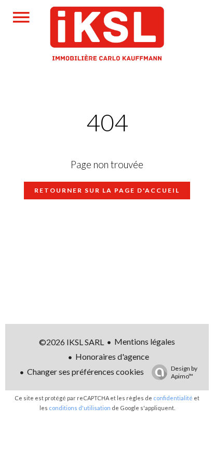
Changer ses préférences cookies (85, 371)
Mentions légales (144, 341)
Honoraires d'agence (112, 356)
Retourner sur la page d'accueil (107, 190)
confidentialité (173, 398)
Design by (184, 372)
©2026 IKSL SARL (71, 342)
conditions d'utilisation (80, 407)
